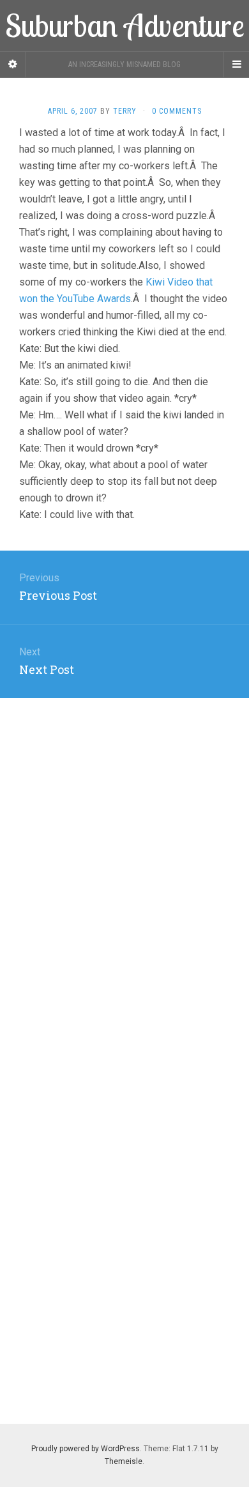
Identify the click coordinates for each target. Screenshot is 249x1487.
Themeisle (123, 1461)
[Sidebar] (13, 64)
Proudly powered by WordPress (85, 1448)
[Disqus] (124, 858)
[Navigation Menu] (236, 64)
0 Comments (177, 111)
